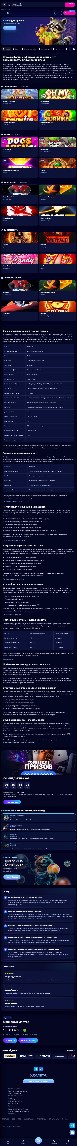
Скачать (70, 3)
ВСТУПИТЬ (10, 1040)
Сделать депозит (8, 659)
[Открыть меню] (2, 12)
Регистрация (70, 12)
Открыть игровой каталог (12, 615)
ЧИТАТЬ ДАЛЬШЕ (28, 1040)
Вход (58, 13)
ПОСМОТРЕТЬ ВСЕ (69, 1050)
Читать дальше (12, 802)
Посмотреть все (23, 86)
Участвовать (10, 28)
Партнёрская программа (38, 1081)
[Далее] (70, 49)
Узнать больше (12, 877)
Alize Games (59, 1056)
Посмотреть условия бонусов (13, 501)
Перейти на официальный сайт (13, 579)
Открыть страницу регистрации (14, 540)
